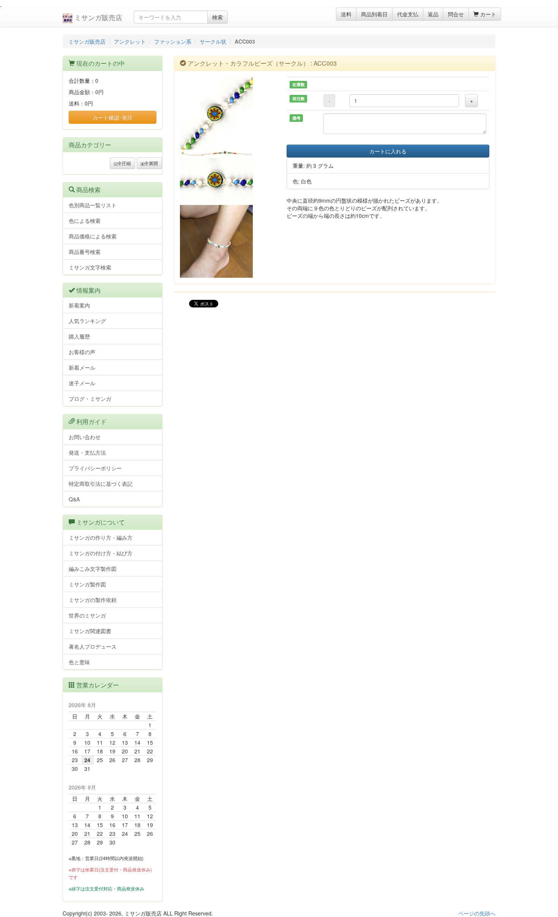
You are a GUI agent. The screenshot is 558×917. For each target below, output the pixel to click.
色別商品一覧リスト (93, 205)
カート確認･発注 (112, 117)
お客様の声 (82, 352)
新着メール (82, 367)
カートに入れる (388, 151)
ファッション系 (172, 41)
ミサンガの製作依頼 (93, 599)
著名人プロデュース (93, 646)
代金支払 (407, 14)
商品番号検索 (85, 251)
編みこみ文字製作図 (93, 568)
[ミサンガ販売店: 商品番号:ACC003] (228, 113)
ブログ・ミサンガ (90, 398)
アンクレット (130, 41)
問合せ (456, 14)
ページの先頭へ (476, 913)
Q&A (74, 499)
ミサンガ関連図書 (90, 631)
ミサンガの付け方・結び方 (100, 553)
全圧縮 (124, 163)
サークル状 (213, 41)
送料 (346, 14)
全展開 (151, 163)
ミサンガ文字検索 (90, 267)
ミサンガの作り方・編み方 (100, 537)
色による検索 (85, 220)
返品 (433, 14)
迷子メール (82, 383)
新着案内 (79, 305)
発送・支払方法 (87, 452)
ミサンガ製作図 (87, 584)
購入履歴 (79, 336)
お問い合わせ (85, 437)
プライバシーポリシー (95, 468)
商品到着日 (374, 14)
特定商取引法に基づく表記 (100, 483)
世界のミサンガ (87, 615)
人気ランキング (87, 321)
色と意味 (79, 662)
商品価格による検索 (93, 236)
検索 (217, 17)
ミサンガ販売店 (97, 17)
